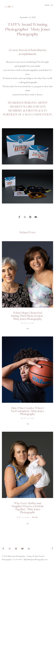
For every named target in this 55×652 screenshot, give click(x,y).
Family (35, 517)
